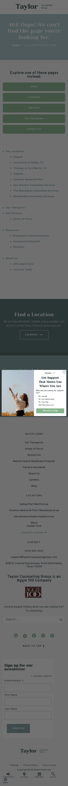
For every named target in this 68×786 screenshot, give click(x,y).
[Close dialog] (64, 372)
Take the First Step (50, 411)
